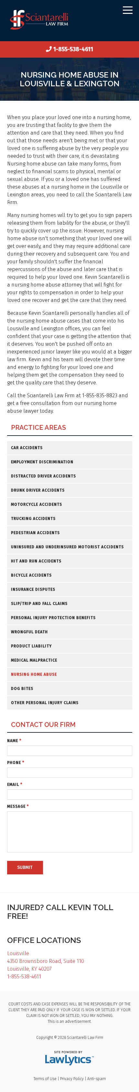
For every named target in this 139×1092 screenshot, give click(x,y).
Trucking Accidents (33, 518)
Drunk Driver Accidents (38, 490)
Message (18, 806)
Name (14, 741)
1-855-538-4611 (73, 49)
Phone (15, 762)
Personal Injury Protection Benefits (53, 618)
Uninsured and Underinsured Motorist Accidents (67, 547)
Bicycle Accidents (31, 575)
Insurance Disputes (33, 589)
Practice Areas (38, 427)
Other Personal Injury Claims (45, 703)
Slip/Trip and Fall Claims (39, 603)
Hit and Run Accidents (36, 561)
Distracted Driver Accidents (43, 476)
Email (14, 784)
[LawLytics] (69, 1058)
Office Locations (44, 940)
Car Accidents (27, 448)
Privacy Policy (72, 1079)
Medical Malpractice (34, 660)
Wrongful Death (29, 632)
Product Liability (31, 646)
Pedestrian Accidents (35, 533)
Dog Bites (22, 688)
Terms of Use (45, 1079)
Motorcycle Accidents (36, 504)
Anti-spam (96, 1079)
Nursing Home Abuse (34, 674)
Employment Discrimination (42, 462)
